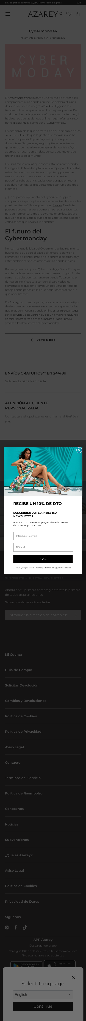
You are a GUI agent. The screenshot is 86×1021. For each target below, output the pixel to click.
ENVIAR (43, 559)
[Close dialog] (79, 450)
